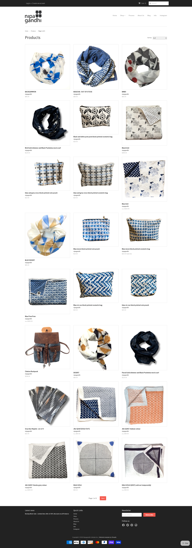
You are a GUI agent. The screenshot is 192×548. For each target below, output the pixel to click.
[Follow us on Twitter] (128, 526)
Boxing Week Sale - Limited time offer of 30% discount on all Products (47, 514)
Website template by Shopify (107, 537)
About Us (141, 15)
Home (115, 15)
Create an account (38, 3)
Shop (122, 15)
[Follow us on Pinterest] (132, 526)
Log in (28, 3)
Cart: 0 (143, 3)
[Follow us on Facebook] (123, 526)
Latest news (29, 510)
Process (131, 15)
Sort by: (149, 37)
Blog (149, 15)
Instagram (163, 15)
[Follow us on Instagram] (136, 526)
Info (155, 15)
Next (103, 498)
